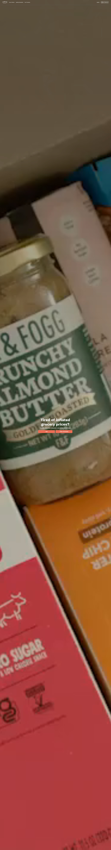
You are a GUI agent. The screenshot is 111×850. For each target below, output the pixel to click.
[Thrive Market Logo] (4, 2)
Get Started (105, 2)
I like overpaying (64, 431)
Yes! (47, 431)
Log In (98, 2)
